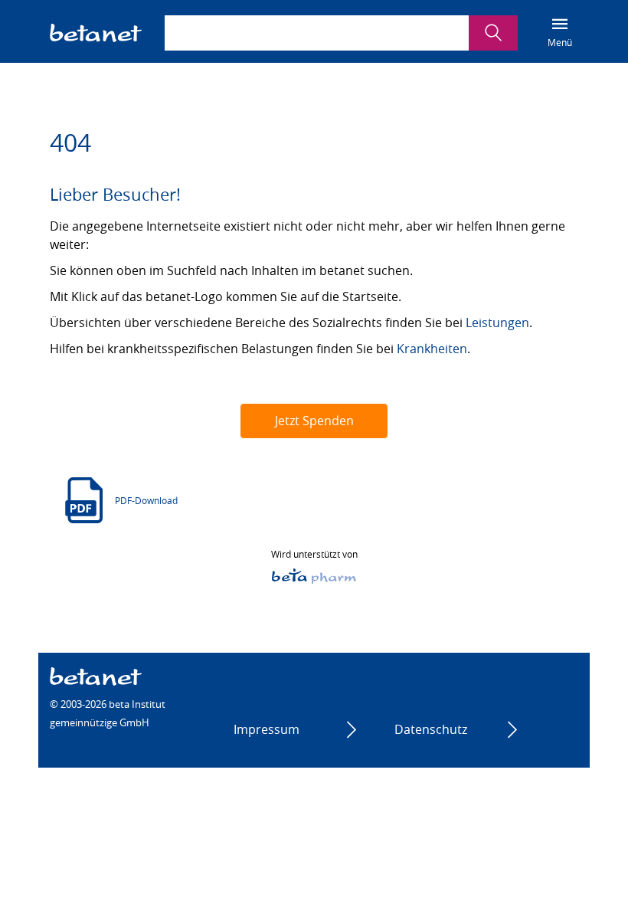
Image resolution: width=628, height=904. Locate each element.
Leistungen (497, 322)
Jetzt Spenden (314, 420)
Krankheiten (432, 348)
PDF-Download (146, 500)
